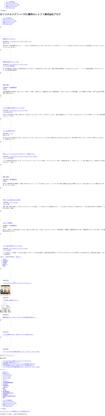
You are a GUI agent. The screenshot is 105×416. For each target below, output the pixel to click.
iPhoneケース (6, 373)
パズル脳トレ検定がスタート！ (11, 300)
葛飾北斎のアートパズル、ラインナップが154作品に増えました (19, 317)
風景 (4, 397)
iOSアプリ (5, 372)
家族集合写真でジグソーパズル (11, 61)
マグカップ (31, 156)
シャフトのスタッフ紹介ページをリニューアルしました (17, 283)
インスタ (5, 250)
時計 (35, 156)
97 (8, 256)
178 (17, 256)
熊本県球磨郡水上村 (8, 393)
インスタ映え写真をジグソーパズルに (12, 245)
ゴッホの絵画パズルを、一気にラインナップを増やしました (18, 334)
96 (6, 256)
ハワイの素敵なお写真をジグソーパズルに (14, 107)
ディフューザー (7, 378)
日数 (8, 204)
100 (13, 256)
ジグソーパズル (24, 41)
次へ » (19, 256)
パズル (5, 66)
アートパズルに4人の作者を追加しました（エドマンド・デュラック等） (21, 351)
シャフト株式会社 (10, 1)
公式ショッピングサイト (12, 3)
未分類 (4, 390)
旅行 (8, 112)
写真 (9, 250)
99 (11, 256)
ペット (30, 41)
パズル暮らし (3, 10)
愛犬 (4, 43)
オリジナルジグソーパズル (12, 4)
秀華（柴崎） (6, 176)
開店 (12, 158)
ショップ (5, 158)
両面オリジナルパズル (11, 6)
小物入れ (5, 387)
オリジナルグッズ (14, 41)
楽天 (9, 158)
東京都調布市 (13, 87)
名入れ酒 (5, 384)
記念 (8, 66)
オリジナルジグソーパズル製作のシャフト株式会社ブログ (15, 411)
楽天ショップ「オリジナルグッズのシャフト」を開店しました (19, 153)
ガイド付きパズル (10, 7)
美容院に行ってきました (9, 38)
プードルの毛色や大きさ (9, 130)
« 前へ (1, 256)
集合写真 (12, 66)
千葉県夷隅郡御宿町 (8, 382)
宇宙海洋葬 (6, 385)
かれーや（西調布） (8, 222)
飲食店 (5, 89)
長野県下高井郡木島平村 (9, 396)
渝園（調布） (6, 84)
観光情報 (5, 394)
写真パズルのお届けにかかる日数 (11, 199)
